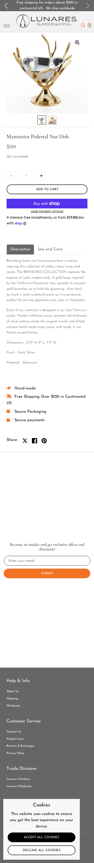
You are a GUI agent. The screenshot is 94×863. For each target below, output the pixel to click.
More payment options (47, 212)
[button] (41, 175)
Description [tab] (20, 249)
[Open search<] (83, 24)
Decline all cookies (42, 850)
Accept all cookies (41, 837)
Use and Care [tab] (50, 249)
